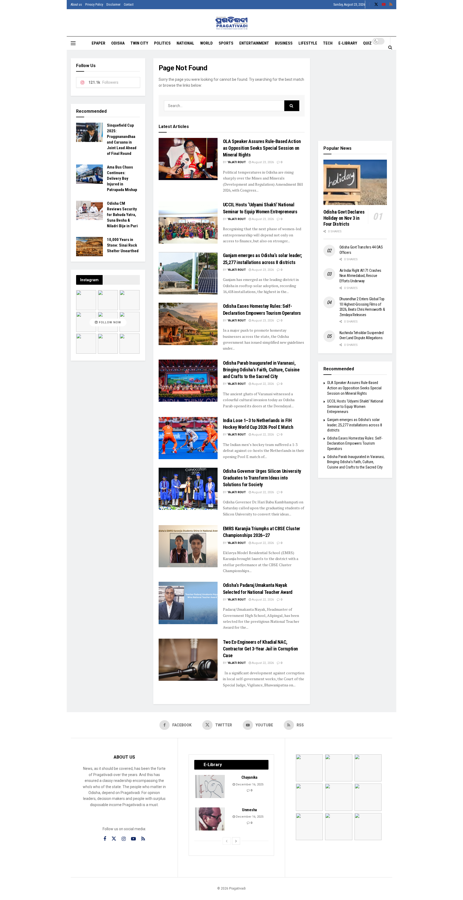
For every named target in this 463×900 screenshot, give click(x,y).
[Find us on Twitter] (376, 4)
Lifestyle (307, 43)
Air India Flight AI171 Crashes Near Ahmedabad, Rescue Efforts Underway (360, 275)
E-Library (347, 43)
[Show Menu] (73, 43)
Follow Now (109, 322)
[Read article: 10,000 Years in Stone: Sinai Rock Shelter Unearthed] (89, 246)
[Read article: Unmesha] (210, 819)
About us (76, 4)
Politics (162, 43)
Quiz (367, 43)
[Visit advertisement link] (355, 95)
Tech (328, 43)
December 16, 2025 (249, 784)
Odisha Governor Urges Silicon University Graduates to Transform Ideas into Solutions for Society (262, 477)
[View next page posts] (236, 841)
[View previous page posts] (227, 841)
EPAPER (98, 43)
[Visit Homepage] (231, 23)
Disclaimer (113, 4)
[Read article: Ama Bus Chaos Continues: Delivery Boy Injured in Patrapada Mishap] (89, 174)
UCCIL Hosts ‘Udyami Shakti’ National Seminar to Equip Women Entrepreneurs (355, 406)
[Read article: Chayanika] (210, 786)
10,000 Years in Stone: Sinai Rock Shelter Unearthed (123, 245)
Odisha (118, 43)
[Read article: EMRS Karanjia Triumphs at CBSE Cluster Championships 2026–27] (188, 546)
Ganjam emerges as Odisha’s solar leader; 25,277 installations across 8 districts (354, 425)
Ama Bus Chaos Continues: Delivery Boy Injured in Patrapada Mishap (122, 178)
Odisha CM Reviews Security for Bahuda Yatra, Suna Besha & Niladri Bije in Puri (122, 214)
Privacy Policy (94, 4)
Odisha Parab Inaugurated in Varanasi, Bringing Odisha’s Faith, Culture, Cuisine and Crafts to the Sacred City (261, 369)
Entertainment (254, 43)
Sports (226, 43)
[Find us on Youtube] (384, 4)
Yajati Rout (236, 162)
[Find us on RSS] (390, 4)
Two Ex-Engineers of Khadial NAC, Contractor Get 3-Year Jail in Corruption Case (260, 648)
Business (284, 43)
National (185, 43)
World (206, 43)
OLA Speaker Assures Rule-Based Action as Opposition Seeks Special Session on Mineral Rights (262, 148)
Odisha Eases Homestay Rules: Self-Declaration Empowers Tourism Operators (354, 443)
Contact (128, 4)
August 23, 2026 (262, 162)
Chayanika (249, 777)
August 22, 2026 (262, 384)
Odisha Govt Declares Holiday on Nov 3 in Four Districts (344, 218)
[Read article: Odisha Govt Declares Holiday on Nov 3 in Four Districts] (355, 182)
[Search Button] (390, 47)
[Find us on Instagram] (124, 839)
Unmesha (249, 810)
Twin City (139, 43)
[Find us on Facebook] (369, 4)
